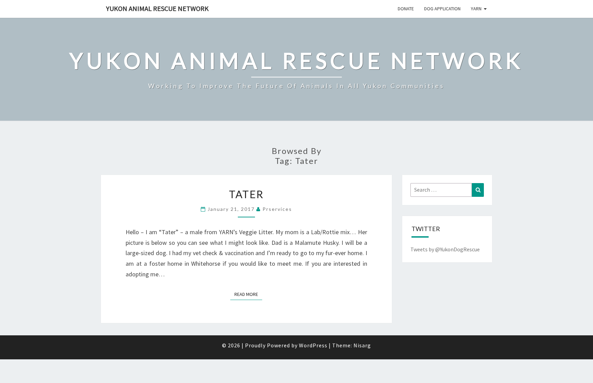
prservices (277, 209)
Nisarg (362, 345)
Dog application (442, 8)
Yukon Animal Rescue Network (157, 8)
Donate (406, 8)
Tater (246, 194)
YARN (476, 8)
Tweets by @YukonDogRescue (445, 249)
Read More (248, 294)
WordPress (313, 345)
